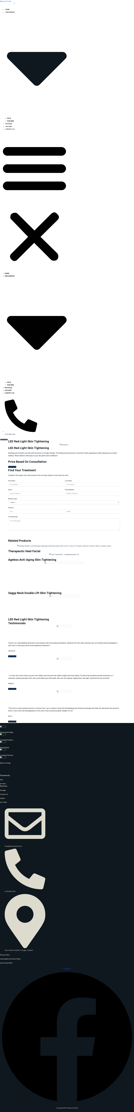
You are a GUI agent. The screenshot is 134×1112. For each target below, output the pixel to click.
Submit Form (64, 534)
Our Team (3, 802)
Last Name (68, 481)
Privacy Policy (5, 955)
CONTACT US (9, 129)
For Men (3, 784)
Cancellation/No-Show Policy (10, 959)
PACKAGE (8, 124)
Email (9, 489)
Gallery (2, 798)
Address (11, 507)
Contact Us (4, 794)
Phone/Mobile (69, 489)
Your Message (13, 516)
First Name (11, 481)
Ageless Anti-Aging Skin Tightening (32, 559)
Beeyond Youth (5, 1)
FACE (9, 118)
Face (1, 779)
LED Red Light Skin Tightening (28, 619)
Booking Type (12, 498)
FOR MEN (10, 121)
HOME (7, 9)
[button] (34, 202)
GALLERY (8, 126)
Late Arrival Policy (6, 963)
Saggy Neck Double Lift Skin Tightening (34, 593)
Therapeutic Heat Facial (24, 551)
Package (3, 790)
